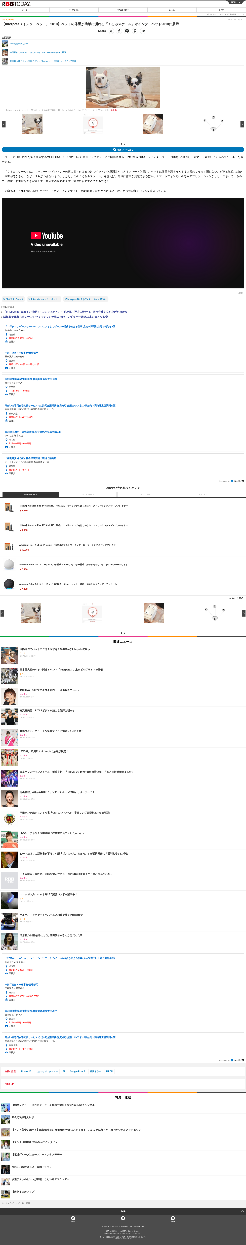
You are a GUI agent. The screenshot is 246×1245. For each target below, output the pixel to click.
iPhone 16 (26, 1071)
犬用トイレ (203, 494)
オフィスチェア (88, 494)
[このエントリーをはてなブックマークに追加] (143, 31)
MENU (234, 2)
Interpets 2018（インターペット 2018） (87, 299)
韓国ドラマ (95, 1071)
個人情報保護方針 (137, 1226)
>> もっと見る (235, 598)
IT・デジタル (74, 10)
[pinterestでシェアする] (135, 31)
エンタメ (172, 10)
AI (64, 1071)
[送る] (127, 31)
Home (73, 1221)
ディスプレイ (146, 494)
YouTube (173, 1221)
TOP (123, 1211)
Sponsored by (224, 481)
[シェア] (119, 31)
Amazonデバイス (30, 494)
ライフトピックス (14, 299)
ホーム (24, 10)
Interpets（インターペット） (45, 299)
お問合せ (105, 1226)
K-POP (109, 1071)
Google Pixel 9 (77, 1071)
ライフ (221, 10)
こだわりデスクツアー (47, 1071)
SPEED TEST (123, 10)
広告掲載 (115, 1226)
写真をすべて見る (125, 150)
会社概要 (124, 1226)
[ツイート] (111, 31)
